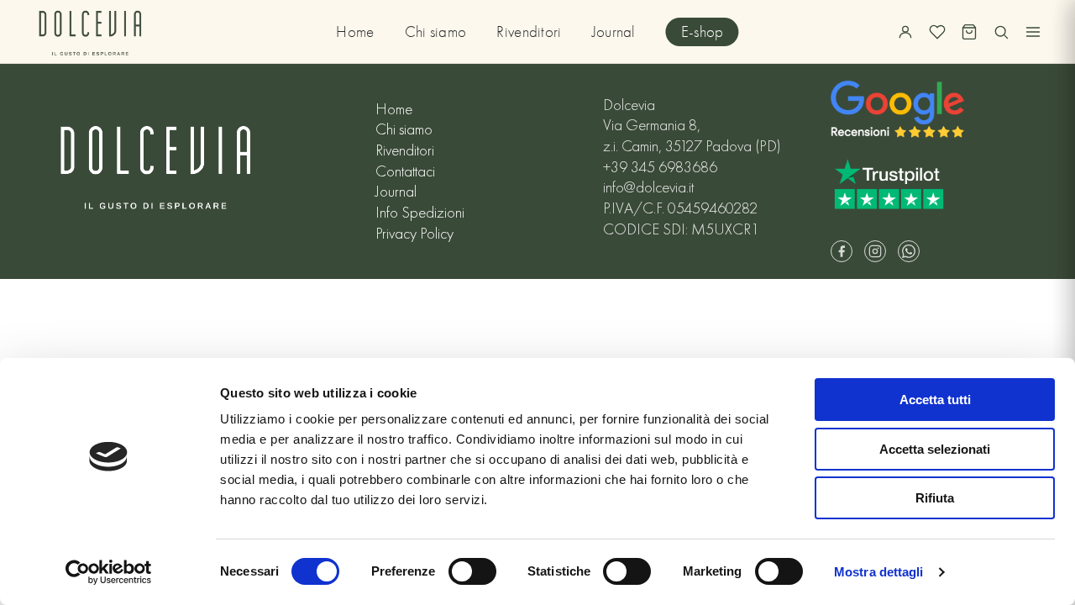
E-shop (702, 32)
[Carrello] (969, 32)
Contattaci (405, 171)
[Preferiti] (937, 32)
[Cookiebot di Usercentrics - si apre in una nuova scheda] (108, 572)
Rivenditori (528, 32)
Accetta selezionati (934, 449)
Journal (614, 32)
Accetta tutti (935, 399)
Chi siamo (436, 32)
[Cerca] (1001, 32)
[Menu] (1033, 32)
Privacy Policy (414, 234)
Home (355, 32)
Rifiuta (934, 498)
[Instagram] (875, 251)
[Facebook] (841, 251)
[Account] (905, 32)
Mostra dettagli (879, 572)
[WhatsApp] (909, 251)
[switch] (472, 571)
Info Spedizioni (419, 213)
